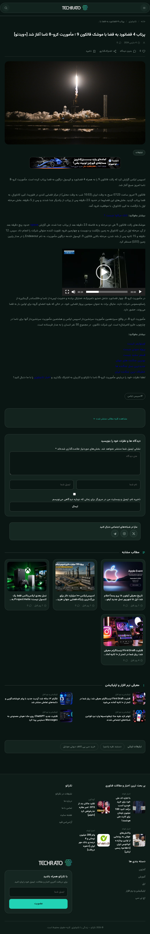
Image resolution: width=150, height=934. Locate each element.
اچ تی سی (140, 898)
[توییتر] (133, 533)
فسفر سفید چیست (134, 355)
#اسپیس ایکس (135, 396)
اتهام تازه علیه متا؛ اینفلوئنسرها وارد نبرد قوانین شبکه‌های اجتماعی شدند (107, 718)
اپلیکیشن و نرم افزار (135, 891)
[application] (103, 272)
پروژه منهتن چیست (134, 349)
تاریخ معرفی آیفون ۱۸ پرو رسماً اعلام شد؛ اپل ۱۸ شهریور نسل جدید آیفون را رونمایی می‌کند (123, 599)
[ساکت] (73, 292)
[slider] (107, 292)
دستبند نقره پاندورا (112, 747)
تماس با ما (67, 808)
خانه (143, 21)
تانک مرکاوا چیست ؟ (116, 216)
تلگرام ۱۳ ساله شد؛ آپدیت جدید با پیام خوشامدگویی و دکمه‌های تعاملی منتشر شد (31, 700)
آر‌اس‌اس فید (65, 822)
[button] (104, 272)
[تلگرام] (115, 533)
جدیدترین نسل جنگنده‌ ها (130, 366)
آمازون (142, 870)
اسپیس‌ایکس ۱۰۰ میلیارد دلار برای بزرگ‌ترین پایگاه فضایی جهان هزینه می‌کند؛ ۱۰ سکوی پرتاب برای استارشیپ (75, 601)
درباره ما (68, 801)
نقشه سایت (66, 815)
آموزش (141, 877)
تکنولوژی (133, 21)
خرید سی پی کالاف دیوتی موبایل (79, 747)
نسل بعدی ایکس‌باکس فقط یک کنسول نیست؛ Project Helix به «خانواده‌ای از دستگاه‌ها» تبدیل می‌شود (29, 601)
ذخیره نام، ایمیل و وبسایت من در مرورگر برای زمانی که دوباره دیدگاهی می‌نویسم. (96, 499)
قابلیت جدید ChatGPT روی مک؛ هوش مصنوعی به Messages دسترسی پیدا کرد (32, 718)
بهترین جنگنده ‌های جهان (130, 361)
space (34, 225)
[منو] (144, 8)
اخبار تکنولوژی (42, 377)
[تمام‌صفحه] (67, 292)
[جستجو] (6, 8)
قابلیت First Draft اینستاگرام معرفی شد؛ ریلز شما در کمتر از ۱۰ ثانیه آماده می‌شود (123, 654)
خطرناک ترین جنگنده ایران (130, 372)
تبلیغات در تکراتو (63, 794)
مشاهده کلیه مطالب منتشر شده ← (110, 419)
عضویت (38, 904)
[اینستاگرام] (124, 533)
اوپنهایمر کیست (136, 344)
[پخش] (140, 292)
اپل (143, 884)
